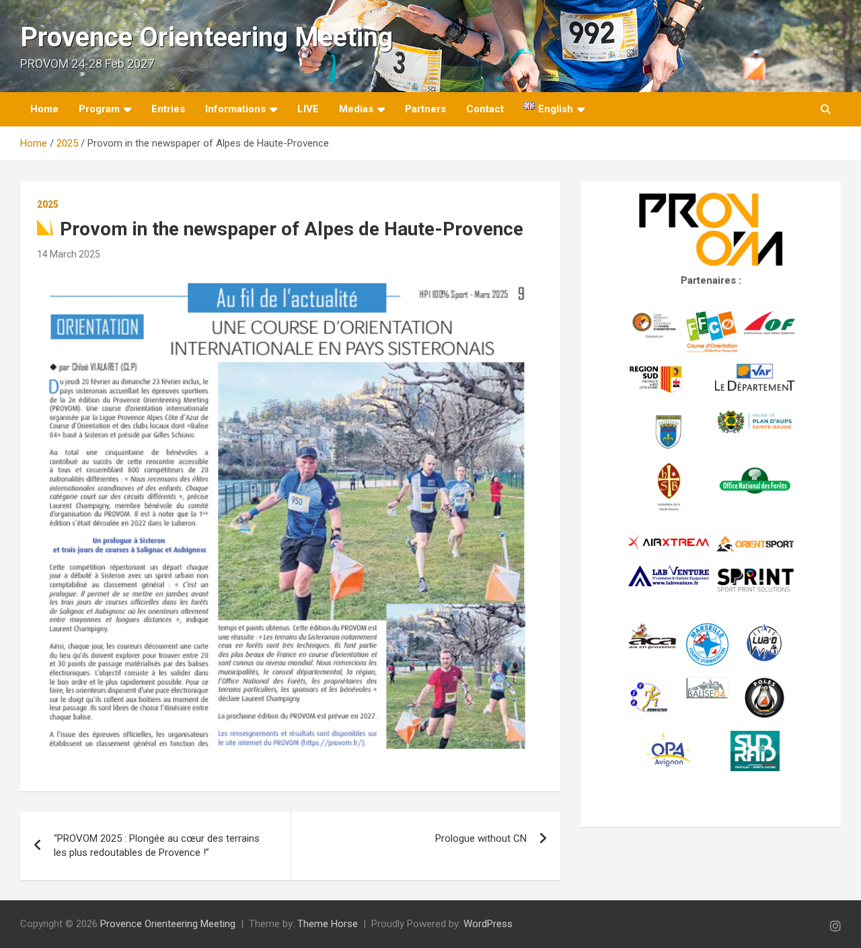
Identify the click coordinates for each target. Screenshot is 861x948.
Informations (235, 109)
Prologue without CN (481, 838)
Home (44, 109)
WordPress (488, 924)
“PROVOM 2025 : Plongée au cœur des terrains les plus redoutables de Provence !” (157, 845)
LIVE (308, 109)
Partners (425, 109)
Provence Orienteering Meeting (206, 37)
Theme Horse (327, 924)
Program (99, 109)
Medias (356, 109)
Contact (485, 109)
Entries (168, 109)
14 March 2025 (68, 254)
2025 (48, 204)
